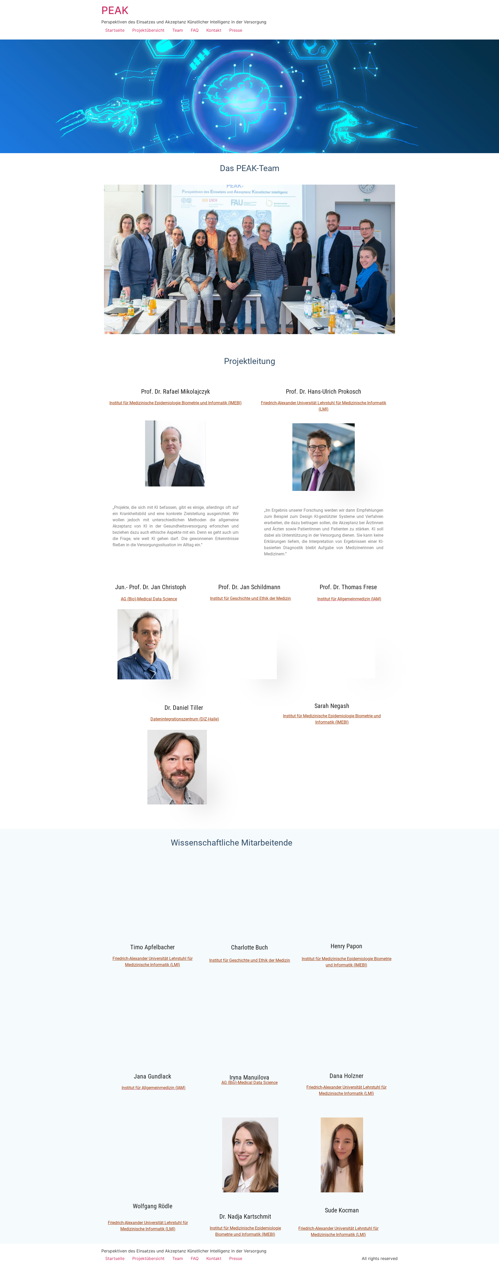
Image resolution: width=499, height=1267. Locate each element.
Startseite (114, 30)
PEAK (115, 10)
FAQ (195, 30)
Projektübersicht (148, 30)
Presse (235, 30)
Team (177, 30)
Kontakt (213, 30)
